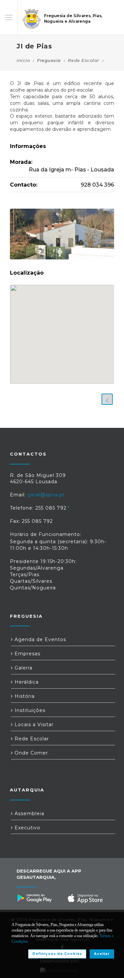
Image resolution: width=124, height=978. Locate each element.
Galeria (22, 668)
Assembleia (28, 813)
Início (23, 60)
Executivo (26, 828)
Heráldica (26, 682)
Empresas (26, 654)
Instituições (29, 710)
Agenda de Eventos (39, 639)
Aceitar (102, 954)
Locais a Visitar (33, 724)
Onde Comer (30, 753)
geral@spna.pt (46, 495)
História (24, 696)
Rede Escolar (83, 60)
